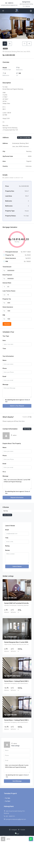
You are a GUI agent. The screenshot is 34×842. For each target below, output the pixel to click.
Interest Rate (7, 283)
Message (5, 384)
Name (4, 360)
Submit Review (17, 566)
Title (6, 538)
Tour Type (6, 336)
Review (7, 550)
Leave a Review (7, 515)
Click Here (22, 421)
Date (4, 340)
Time (4, 348)
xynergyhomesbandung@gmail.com (9, 5)
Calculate (7, 324)
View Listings (27, 428)
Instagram (14, 829)
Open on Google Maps (24, 137)
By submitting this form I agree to (17, 400)
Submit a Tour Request (17, 406)
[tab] (5, 43)
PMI (4, 315)
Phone (5, 368)
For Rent (7, 801)
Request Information (17, 497)
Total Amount (7, 267)
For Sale (5, 48)
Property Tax (7, 299)
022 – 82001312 (9, 3)
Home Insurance (8, 307)
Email (4, 376)
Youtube (22, 829)
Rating (7, 546)
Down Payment (7, 275)
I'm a (4, 471)
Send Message (17, 781)
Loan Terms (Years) (9, 291)
